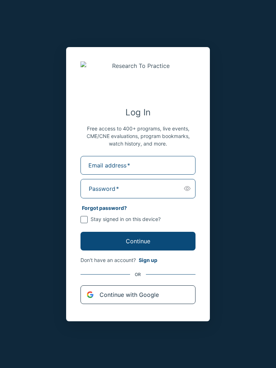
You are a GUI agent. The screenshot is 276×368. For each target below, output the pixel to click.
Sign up (148, 260)
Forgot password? (104, 208)
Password (104, 188)
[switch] (187, 188)
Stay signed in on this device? (126, 219)
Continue (138, 241)
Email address (109, 165)
